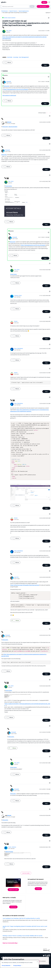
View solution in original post (9, 95)
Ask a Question (43, 6)
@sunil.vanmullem (12, 126)
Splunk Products (13, 11)
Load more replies (26, 873)
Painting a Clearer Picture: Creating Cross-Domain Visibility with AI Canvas (22, 935)
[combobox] (17, 6)
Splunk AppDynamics (24, 11)
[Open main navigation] (49, 2)
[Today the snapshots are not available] (47, 113)
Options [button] (47, 12)
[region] (19, 964)
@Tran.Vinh (6, 86)
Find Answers (4, 11)
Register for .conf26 (13, 889)
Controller (9, 57)
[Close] (37, 961)
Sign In (44, 2)
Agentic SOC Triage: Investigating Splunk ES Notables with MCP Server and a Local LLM (25, 927)
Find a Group (13, 907)
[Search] (32, 6)
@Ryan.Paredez (9, 851)
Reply (45, 65)
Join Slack (38, 888)
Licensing (15, 57)
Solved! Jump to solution (9, 17)
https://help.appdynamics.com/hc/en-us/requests (16, 89)
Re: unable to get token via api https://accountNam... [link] (15, 12)
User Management (24, 57)
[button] (48, 18)
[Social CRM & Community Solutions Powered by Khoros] (46, 950)
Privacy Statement (6, 965)
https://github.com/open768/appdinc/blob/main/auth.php (25, 585)
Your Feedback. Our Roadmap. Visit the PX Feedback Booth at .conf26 (21, 918)
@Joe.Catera (9, 186)
